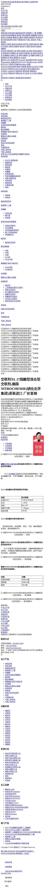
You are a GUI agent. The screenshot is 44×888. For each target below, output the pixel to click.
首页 (2, 8)
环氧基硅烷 (9, 174)
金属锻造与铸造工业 (13, 767)
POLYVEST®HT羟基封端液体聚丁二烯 (20, 834)
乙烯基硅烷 (9, 185)
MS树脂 (4, 134)
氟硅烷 (7, 167)
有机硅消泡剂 (10, 225)
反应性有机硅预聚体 (8, 125)
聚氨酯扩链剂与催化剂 (9, 132)
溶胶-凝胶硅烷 (10, 178)
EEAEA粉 (9, 259)
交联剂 (7, 713)
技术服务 (4, 24)
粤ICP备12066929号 (8, 851)
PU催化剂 (8, 269)
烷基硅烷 (8, 183)
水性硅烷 (8, 180)
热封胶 (7, 218)
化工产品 (4, 10)
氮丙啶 (3, 127)
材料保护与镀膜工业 (13, 760)
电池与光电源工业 (12, 762)
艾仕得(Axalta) (10, 800)
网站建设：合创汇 (22, 853)
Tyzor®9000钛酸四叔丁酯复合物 (17, 843)
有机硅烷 (4, 114)
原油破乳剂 (9, 234)
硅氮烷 (7, 169)
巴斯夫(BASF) (10, 812)
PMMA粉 (8, 213)
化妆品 (7, 780)
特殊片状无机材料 (8, 143)
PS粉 (7, 255)
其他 (2, 145)
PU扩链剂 (8, 267)
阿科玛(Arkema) (11, 814)
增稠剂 (7, 744)
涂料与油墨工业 (11, 756)
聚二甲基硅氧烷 (11, 232)
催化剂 (7, 285)
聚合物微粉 (5, 129)
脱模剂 (7, 733)
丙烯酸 (3, 123)
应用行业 (4, 15)
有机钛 (7, 197)
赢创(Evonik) (10, 789)
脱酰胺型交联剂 (11, 296)
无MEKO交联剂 (11, 299)
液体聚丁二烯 (6, 120)
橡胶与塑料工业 (11, 771)
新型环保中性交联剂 (13, 301)
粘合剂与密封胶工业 (13, 753)
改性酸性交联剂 (15, 474)
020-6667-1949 (17, 26)
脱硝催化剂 (9, 774)
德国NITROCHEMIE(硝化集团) (16, 807)
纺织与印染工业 (11, 765)
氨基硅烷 (8, 162)
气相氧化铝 (5, 147)
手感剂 (7, 738)
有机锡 (3, 141)
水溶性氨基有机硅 (12, 230)
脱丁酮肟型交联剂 (12, 292)
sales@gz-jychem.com (13, 648)
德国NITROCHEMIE (9, 464)
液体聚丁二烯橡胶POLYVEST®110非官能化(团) (23, 832)
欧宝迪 (7, 816)
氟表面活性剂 (6, 118)
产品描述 (8, 443)
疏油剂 (7, 742)
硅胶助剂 (4, 138)
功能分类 (4, 13)
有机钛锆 (4, 116)
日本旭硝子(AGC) (11, 803)
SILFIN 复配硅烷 (11, 160)
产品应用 (8, 446)
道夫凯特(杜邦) (10, 794)
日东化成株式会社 (12, 818)
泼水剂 (7, 735)
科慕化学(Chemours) (12, 791)
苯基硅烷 (8, 165)
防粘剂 (7, 717)
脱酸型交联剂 (24, 154)
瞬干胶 (7, 215)
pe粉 (6, 250)
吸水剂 (7, 724)
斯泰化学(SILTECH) (12, 798)
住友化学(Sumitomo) (12, 796)
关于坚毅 (4, 19)
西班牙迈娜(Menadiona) (13, 805)
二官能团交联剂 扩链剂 (14, 287)
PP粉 (7, 253)
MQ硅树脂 (9, 228)
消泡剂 (7, 731)
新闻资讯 (4, 22)
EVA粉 (7, 257)
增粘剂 (7, 726)
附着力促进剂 (10, 290)
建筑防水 (8, 778)
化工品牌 (4, 17)
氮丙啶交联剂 (10, 242)
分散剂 (7, 722)
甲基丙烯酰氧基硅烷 (13, 176)
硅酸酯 (7, 171)
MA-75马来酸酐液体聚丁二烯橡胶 (18, 827)
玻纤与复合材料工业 (13, 758)
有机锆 (7, 195)
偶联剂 (7, 711)
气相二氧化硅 (6, 152)
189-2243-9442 (6, 26)
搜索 (3, 30)
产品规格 (8, 448)
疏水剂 (7, 740)
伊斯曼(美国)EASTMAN (14, 809)
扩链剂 (7, 729)
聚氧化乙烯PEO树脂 (8, 136)
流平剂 (7, 720)
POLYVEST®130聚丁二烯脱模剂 (17, 830)
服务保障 (8, 450)
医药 (7, 776)
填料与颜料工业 (11, 769)
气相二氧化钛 (6, 150)
